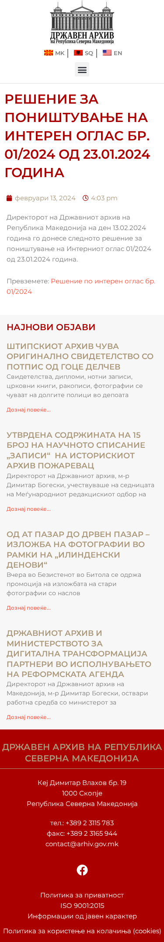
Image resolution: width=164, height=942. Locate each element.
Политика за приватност (82, 895)
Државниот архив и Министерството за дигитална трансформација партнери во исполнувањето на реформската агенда (79, 653)
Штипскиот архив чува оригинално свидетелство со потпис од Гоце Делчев (80, 357)
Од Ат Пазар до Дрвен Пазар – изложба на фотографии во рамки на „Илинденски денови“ (78, 550)
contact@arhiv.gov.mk (82, 844)
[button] (82, 69)
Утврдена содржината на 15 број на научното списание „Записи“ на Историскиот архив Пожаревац (76, 450)
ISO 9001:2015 (82, 906)
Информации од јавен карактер (82, 916)
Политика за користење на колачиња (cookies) (82, 931)
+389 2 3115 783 (90, 823)
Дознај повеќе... (29, 409)
